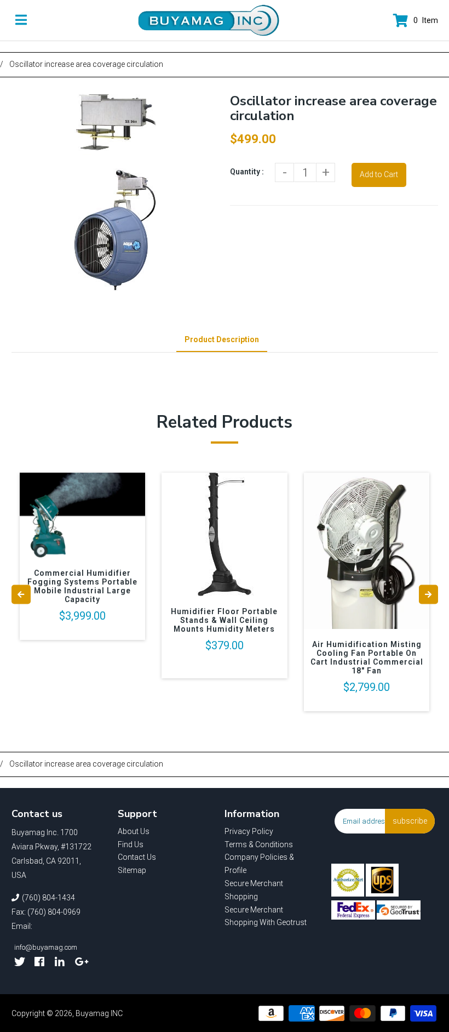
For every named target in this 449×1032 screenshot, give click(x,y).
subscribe (410, 820)
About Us (133, 831)
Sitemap (132, 870)
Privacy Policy (249, 831)
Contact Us (137, 857)
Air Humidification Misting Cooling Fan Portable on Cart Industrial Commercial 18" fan (366, 657)
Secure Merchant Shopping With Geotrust (266, 916)
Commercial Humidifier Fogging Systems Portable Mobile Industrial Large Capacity (82, 586)
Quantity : (247, 171)
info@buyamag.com (45, 947)
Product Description (222, 339)
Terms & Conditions (259, 844)
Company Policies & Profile (259, 864)
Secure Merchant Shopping (254, 890)
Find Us (130, 844)
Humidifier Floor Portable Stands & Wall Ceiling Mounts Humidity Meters (224, 620)
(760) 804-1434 (48, 897)
